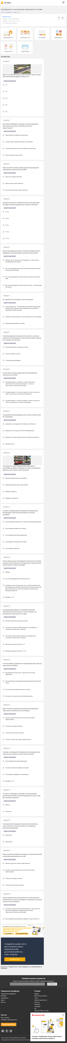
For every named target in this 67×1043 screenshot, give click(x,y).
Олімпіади (37, 1006)
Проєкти (37, 1002)
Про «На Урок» (5, 1017)
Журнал (36, 994)
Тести (36, 998)
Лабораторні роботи (40, 1000)
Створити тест (15, 959)
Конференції (4, 998)
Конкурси (37, 1004)
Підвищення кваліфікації (8, 994)
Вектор (3, 1002)
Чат (35, 1008)
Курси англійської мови (41, 1010)
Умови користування (17, 1039)
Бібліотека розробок (40, 996)
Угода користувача (6, 1039)
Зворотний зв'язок (8, 1024)
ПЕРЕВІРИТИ (52, 984)
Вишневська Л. (7, 16)
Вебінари (3, 996)
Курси (2, 1000)
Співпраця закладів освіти (9, 1020)
